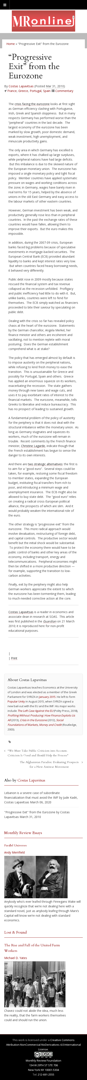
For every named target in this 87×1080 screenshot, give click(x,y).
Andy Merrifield (14, 852)
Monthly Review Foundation (43, 1060)
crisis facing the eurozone (32, 104)
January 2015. (47, 697)
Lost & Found (15, 932)
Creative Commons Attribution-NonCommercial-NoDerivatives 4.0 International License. (43, 1044)
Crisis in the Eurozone (33, 720)
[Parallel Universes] (36, 877)
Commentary (64, 91)
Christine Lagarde (33, 446)
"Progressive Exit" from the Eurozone (29, 812)
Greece (23, 91)
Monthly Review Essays (23, 833)
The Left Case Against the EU (35, 711)
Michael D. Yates (15, 958)
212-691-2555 (46, 1074)
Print (14, 658)
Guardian (49, 621)
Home (10, 44)
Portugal (35, 91)
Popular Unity (16, 701)
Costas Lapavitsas (21, 86)
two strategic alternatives (45, 464)
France (12, 91)
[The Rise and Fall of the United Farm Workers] (34, 984)
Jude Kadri (70, 797)
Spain (46, 91)
